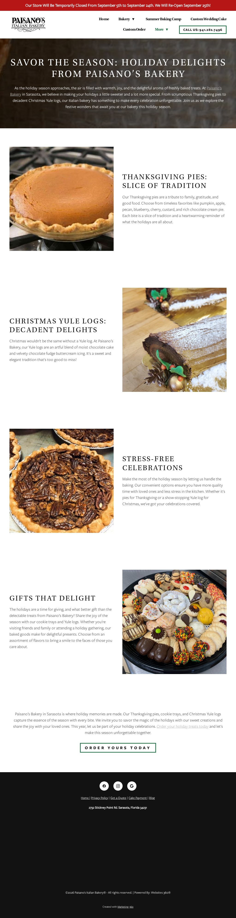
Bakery (126, 19)
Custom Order (134, 29)
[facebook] (104, 786)
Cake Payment (138, 798)
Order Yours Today (118, 748)
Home (104, 19)
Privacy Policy (99, 798)
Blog (152, 798)
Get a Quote (118, 798)
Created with (118, 907)
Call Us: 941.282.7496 (202, 29)
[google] (131, 786)
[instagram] (118, 786)
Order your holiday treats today (183, 726)
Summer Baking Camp (163, 19)
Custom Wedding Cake (209, 19)
